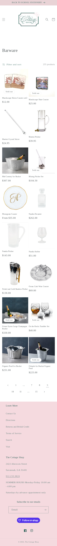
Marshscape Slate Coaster (39, 100)
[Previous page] (8, 385)
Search (9, 440)
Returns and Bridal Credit (17, 427)
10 (13, 392)
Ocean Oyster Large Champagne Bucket (14, 327)
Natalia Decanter (35, 214)
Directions (10, 420)
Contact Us (11, 413)
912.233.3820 (13, 476)
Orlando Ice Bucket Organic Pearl (40, 367)
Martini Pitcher (34, 137)
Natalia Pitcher (8, 251)
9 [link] (47, 385)
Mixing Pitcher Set (36, 177)
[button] (3, 19)
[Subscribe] (45, 509)
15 (36, 392)
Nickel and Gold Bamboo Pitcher (15, 289)
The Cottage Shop (32, 542)
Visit (8, 447)
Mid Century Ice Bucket (11, 177)
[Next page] (44, 392)
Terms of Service (13, 433)
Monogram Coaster (9, 214)
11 (21, 392)
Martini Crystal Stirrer (11, 139)
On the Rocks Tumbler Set (39, 326)
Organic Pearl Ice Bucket (11, 366)
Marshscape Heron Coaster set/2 (14, 98)
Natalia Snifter (34, 252)
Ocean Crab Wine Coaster (39, 286)
